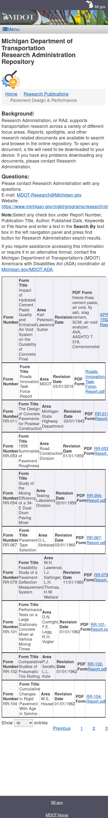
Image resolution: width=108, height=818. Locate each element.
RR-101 (10, 631)
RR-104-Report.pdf (96, 698)
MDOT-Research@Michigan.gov (49, 195)
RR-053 (10, 456)
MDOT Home (57, 814)
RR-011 (10, 421)
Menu (13, 28)
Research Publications (46, 94)
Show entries (25, 722)
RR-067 (10, 545)
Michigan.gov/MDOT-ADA (27, 269)
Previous (62, 728)
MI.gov (100, 6)
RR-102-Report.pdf (97, 666)
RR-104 (10, 703)
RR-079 (10, 582)
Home (11, 94)
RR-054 (10, 503)
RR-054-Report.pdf (96, 497)
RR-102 (10, 671)
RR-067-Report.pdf (96, 539)
